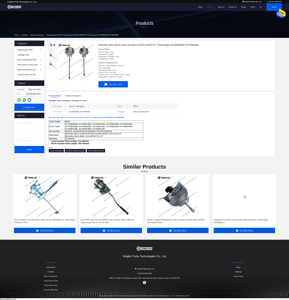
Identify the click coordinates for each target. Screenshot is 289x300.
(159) (25, 50)
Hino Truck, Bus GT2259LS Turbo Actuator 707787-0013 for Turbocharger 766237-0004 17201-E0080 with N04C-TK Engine (243, 221)
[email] (29, 100)
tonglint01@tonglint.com (253, 1)
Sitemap (238, 272)
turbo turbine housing (96, 151)
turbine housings (56, 151)
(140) (23, 55)
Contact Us (233, 7)
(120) (27, 65)
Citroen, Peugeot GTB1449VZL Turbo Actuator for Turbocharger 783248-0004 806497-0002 (109, 221)
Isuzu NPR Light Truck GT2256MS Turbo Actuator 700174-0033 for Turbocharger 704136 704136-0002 (40, 221)
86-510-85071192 (275, 1)
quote (274, 7)
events (243, 7)
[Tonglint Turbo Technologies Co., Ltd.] (14, 7)
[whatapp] (24, 100)
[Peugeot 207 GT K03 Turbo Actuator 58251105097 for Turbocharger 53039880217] (178, 197)
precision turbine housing (75, 151)
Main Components (37, 35)
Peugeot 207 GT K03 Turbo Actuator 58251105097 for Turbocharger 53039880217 (174, 221)
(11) (26, 70)
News (238, 267)
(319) (26, 60)
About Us (221, 7)
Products (210, 7)
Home (200, 7)
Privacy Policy (238, 276)
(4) (26, 75)
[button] (17, 202)
